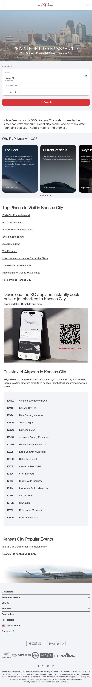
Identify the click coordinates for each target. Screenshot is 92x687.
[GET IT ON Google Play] (56, 643)
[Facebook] (38, 666)
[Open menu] (4, 5)
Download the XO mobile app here (23, 304)
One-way (6, 66)
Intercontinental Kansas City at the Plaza (25, 258)
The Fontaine (9, 251)
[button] (46, 591)
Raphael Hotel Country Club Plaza (21, 272)
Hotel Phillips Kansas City (16, 279)
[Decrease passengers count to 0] (6, 92)
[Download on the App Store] (35, 643)
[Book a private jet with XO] (45, 5)
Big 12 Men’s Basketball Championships (24, 546)
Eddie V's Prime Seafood (16, 215)
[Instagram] (43, 666)
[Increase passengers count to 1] (20, 92)
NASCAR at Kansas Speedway (19, 553)
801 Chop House (11, 222)
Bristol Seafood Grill (13, 236)
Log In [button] (88, 5)
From (7, 72)
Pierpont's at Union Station (17, 229)
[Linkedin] (53, 666)
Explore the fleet (11, 188)
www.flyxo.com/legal (32, 682)
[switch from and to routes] (86, 76)
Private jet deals (49, 188)
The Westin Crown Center (16, 265)
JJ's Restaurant (11, 244)
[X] (48, 666)
